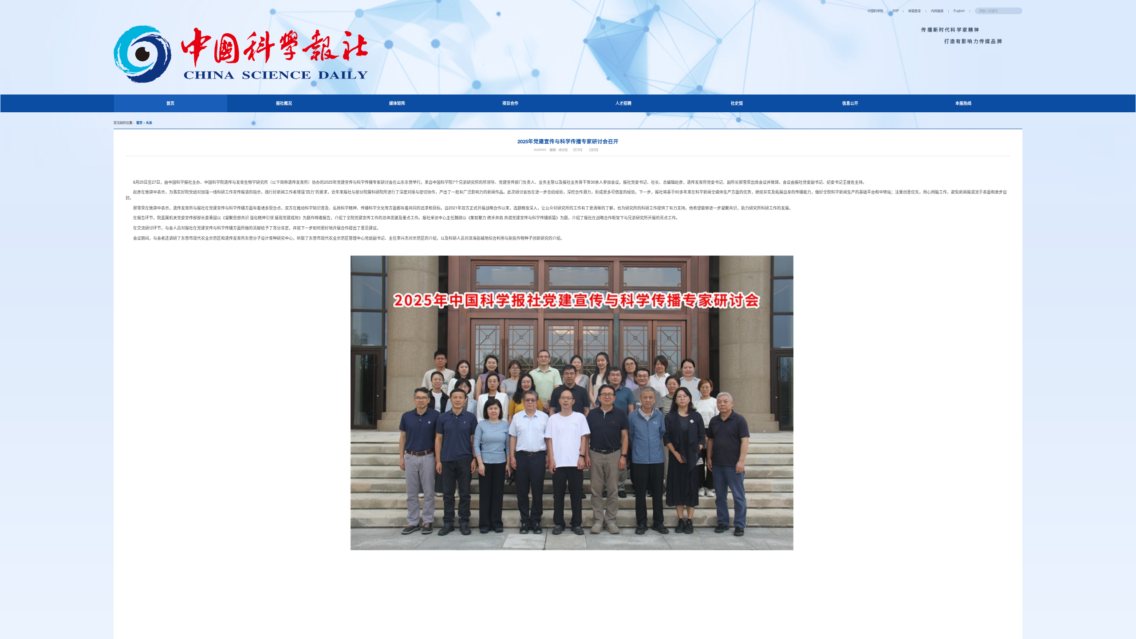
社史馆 (737, 103)
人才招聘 (623, 103)
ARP (895, 10)
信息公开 (850, 103)
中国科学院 (875, 10)
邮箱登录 (914, 10)
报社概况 (284, 103)
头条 (149, 122)
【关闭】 (594, 149)
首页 (177, 103)
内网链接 (937, 10)
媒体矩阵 (397, 103)
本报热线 (963, 103)
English (959, 10)
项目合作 (510, 103)
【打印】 (578, 149)
